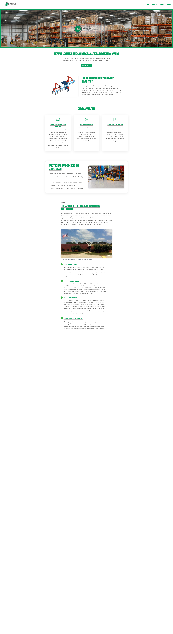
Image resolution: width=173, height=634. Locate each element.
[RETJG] (10, 4)
